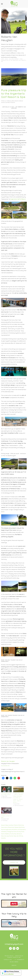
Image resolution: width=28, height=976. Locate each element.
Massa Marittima (19, 827)
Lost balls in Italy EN (10, 102)
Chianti (15, 825)
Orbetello (4, 831)
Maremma (11, 827)
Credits (14, 965)
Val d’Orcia (20, 836)
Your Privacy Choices (12, 971)
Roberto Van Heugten (8, 761)
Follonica (21, 825)
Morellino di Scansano (19, 829)
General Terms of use (14, 957)
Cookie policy (19, 955)
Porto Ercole (17, 831)
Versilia (3, 838)
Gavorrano (4, 827)
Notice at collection (8, 974)
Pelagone (10, 831)
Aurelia (11, 825)
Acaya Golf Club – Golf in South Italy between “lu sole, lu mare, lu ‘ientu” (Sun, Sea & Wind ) (18, 797)
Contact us (14, 862)
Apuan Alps (4, 825)
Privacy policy (9, 955)
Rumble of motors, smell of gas (6, 816)
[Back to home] (14, 4)
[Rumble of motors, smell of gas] (6, 810)
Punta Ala (13, 833)
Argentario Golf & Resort (18, 199)
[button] (2, 4)
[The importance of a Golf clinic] (6, 789)
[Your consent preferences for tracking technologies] (2, 973)
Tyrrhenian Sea (11, 836)
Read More (14, 903)
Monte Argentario (6, 829)
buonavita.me (5, 765)
